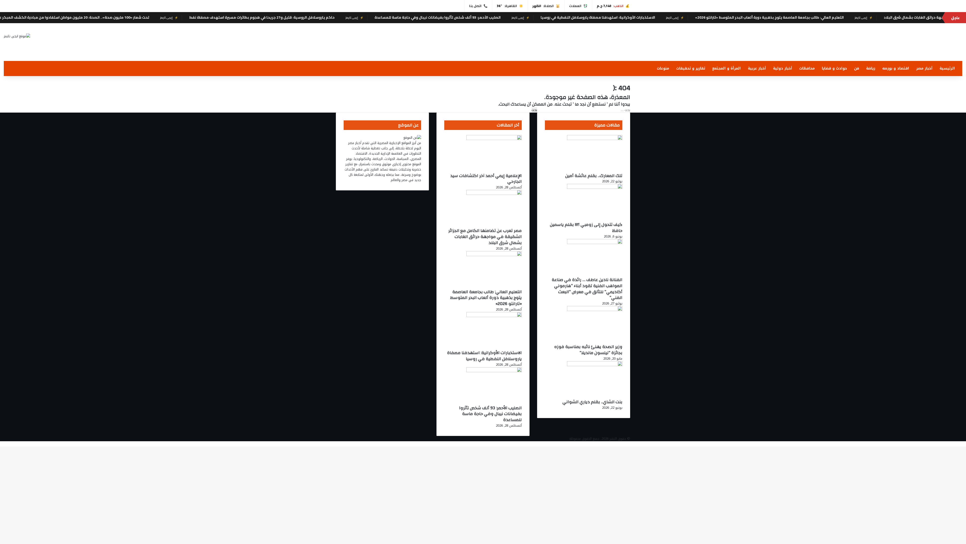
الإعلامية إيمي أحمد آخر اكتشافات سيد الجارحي (486, 179)
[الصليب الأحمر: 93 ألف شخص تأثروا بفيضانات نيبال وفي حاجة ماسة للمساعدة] (494, 371)
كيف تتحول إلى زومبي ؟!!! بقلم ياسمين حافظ (586, 227)
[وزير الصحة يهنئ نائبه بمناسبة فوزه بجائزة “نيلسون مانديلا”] (594, 310)
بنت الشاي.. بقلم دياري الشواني (592, 402)
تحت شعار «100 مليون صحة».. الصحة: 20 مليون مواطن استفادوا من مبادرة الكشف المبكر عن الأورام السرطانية (110, 17)
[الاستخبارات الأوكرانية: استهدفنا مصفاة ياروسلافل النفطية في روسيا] (494, 316)
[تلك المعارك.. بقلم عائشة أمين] (594, 139)
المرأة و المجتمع (726, 68)
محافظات (807, 68)
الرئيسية (947, 68)
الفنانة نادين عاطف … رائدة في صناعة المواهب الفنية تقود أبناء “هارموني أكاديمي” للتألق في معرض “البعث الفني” (587, 288)
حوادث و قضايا (834, 68)
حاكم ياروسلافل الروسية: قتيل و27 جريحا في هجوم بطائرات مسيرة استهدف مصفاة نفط (313, 17)
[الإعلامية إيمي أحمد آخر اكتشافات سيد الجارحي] (494, 139)
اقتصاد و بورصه (895, 68)
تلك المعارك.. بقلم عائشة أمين (593, 176)
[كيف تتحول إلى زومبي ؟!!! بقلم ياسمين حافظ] (594, 188)
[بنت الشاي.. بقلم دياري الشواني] (594, 365)
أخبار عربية (757, 68)
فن (856, 68)
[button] (958, 48)
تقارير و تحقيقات (690, 68)
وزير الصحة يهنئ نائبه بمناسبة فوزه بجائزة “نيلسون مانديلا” (588, 350)
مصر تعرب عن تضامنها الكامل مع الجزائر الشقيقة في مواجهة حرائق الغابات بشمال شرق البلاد (485, 237)
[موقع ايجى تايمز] (17, 36)
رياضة (870, 68)
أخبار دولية (782, 68)
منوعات (663, 68)
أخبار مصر (924, 68)
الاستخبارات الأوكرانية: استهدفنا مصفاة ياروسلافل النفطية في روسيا (649, 17)
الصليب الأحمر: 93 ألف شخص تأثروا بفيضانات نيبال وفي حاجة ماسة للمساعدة (489, 17)
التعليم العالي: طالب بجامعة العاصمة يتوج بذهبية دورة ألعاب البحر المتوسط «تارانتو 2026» (820, 17)
